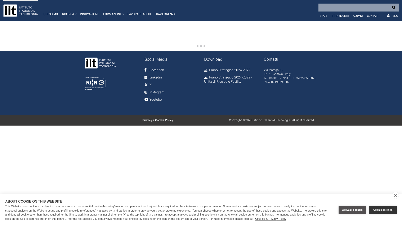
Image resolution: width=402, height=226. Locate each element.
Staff (323, 15)
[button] (69, 10)
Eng (395, 15)
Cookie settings (383, 209)
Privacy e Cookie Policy (157, 120)
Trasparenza (165, 14)
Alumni (358, 15)
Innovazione (89, 14)
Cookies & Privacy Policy (270, 218)
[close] (395, 195)
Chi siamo (51, 14)
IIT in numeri (340, 15)
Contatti (373, 15)
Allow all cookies (352, 209)
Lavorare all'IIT (139, 14)
